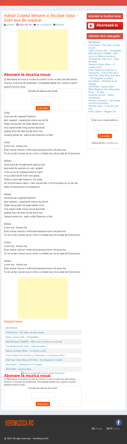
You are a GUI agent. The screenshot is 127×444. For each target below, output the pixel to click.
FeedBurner (112, 143)
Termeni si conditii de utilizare (41, 8)
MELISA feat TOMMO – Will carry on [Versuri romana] (34, 341)
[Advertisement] (43, 49)
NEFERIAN (11, 328)
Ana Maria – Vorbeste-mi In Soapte (24, 364)
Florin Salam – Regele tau (102, 111)
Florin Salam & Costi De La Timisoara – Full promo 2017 (35, 355)
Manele (60, 24)
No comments (44, 24)
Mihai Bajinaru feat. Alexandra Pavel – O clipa (104, 90)
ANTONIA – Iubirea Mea (18, 369)
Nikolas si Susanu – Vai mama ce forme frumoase (104, 102)
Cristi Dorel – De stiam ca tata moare (25, 332)
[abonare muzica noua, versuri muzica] (105, 25)
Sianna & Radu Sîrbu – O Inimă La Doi (26, 351)
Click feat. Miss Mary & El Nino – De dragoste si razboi (34, 360)
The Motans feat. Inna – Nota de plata (25, 346)
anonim (10, 24)
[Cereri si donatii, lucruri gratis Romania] (42, 373)
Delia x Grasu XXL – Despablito (22, 337)
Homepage (15, 8)
